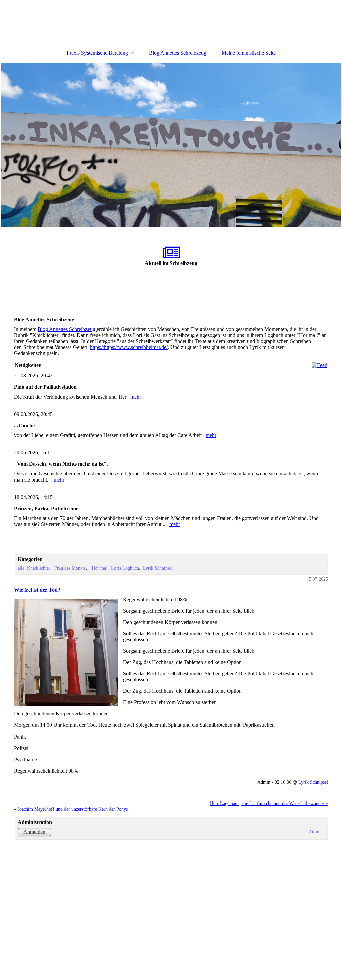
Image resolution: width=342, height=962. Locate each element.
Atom (314, 831)
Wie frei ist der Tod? (37, 590)
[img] (171, 145)
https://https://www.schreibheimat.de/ (129, 347)
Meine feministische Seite (249, 53)
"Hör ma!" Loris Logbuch (114, 568)
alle (21, 568)
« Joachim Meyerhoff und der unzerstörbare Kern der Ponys (71, 809)
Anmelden (34, 832)
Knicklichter (38, 568)
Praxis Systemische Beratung (98, 53)
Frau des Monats (70, 568)
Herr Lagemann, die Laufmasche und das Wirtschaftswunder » (269, 803)
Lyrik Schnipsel (158, 568)
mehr (135, 397)
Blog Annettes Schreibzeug (177, 53)
